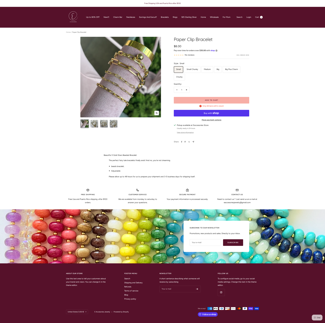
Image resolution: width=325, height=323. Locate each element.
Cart (258, 17)
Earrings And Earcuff (148, 17)
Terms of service (131, 291)
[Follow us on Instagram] (221, 292)
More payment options (211, 120)
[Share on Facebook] (181, 142)
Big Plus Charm (231, 69)
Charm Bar (117, 17)
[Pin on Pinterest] (185, 142)
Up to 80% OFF (93, 17)
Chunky (179, 77)
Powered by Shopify (121, 312)
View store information (185, 132)
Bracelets (165, 17)
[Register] (197, 289)
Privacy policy (130, 299)
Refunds (127, 287)
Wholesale (214, 17)
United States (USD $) (76, 312)
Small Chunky (192, 69)
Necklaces (130, 17)
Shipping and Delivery (133, 283)
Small (178, 69)
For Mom (226, 17)
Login (248, 17)
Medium (207, 69)
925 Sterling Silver (189, 17)
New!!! (106, 17)
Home (203, 17)
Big (218, 69)
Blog (126, 295)
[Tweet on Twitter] (189, 142)
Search (239, 17)
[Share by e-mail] (193, 142)
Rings (175, 17)
